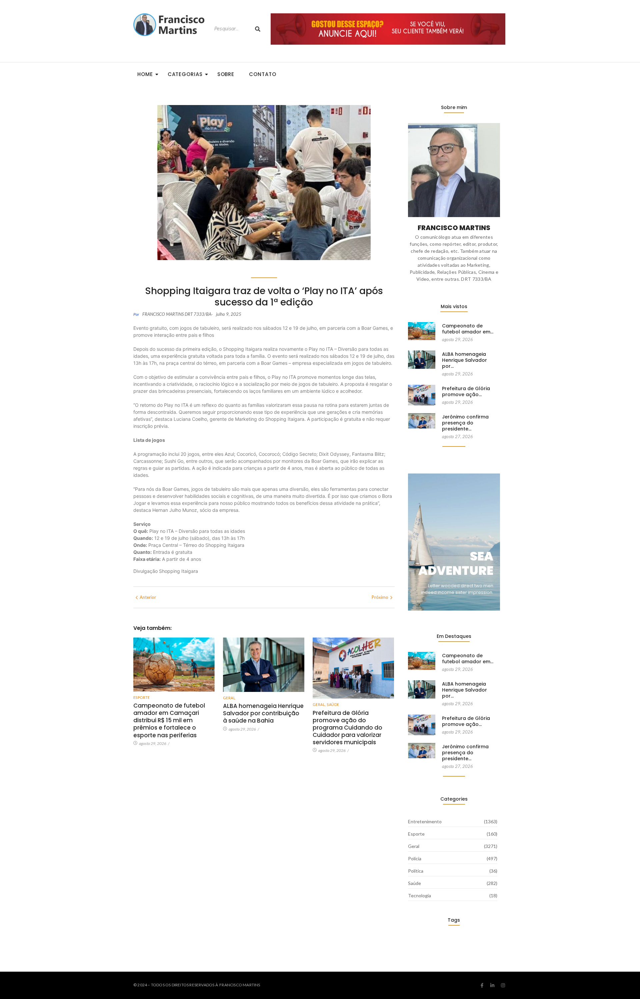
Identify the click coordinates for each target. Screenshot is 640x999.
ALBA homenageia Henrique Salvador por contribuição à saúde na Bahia (263, 713)
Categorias (185, 74)
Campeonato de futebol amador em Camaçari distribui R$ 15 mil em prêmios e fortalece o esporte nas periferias (169, 720)
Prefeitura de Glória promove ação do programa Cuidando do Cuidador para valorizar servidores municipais (347, 727)
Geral (229, 698)
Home (145, 74)
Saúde (333, 704)
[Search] (257, 29)
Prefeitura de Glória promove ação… (466, 391)
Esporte (141, 697)
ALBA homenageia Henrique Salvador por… (464, 360)
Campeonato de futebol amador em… (467, 329)
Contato (262, 74)
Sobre (226, 74)
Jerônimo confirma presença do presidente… (465, 423)
